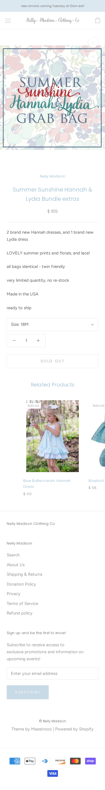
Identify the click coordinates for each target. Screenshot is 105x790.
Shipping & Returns (24, 574)
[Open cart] (97, 20)
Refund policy (19, 613)
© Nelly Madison (52, 721)
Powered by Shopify (74, 729)
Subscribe (28, 692)
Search (13, 554)
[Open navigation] (8, 21)
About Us (16, 564)
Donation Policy (21, 584)
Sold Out (53, 361)
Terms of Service (22, 603)
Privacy (13, 593)
